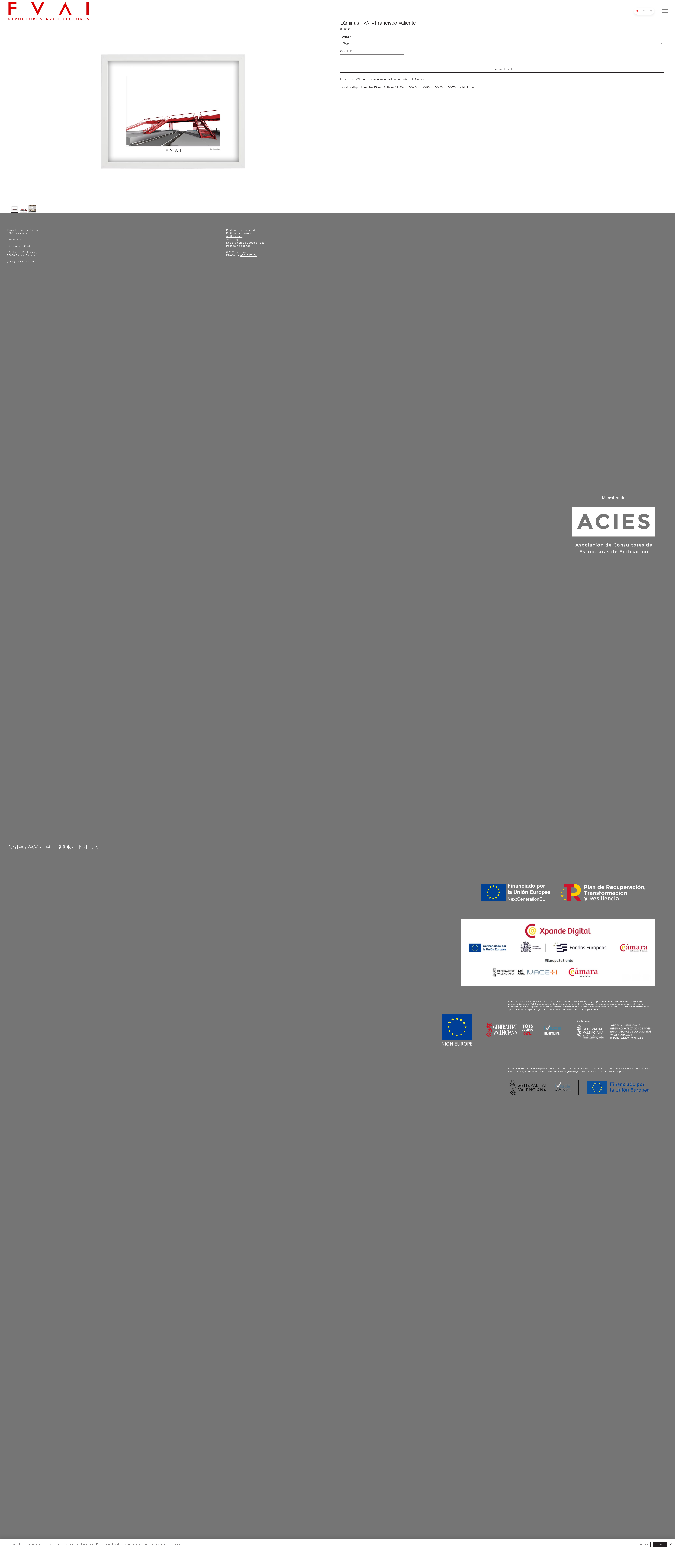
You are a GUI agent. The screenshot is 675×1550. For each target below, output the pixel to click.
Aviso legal (233, 239)
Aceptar (660, 1544)
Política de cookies (238, 233)
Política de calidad (238, 245)
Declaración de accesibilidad (245, 242)
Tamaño (345, 36)
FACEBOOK (57, 848)
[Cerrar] (671, 1544)
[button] (665, 11)
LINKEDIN (86, 848)
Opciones (643, 1544)
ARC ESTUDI (248, 255)
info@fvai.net (15, 239)
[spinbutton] (372, 58)
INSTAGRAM (22, 848)
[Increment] (401, 58)
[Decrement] (343, 58)
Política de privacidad (240, 230)
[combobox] (502, 43)
